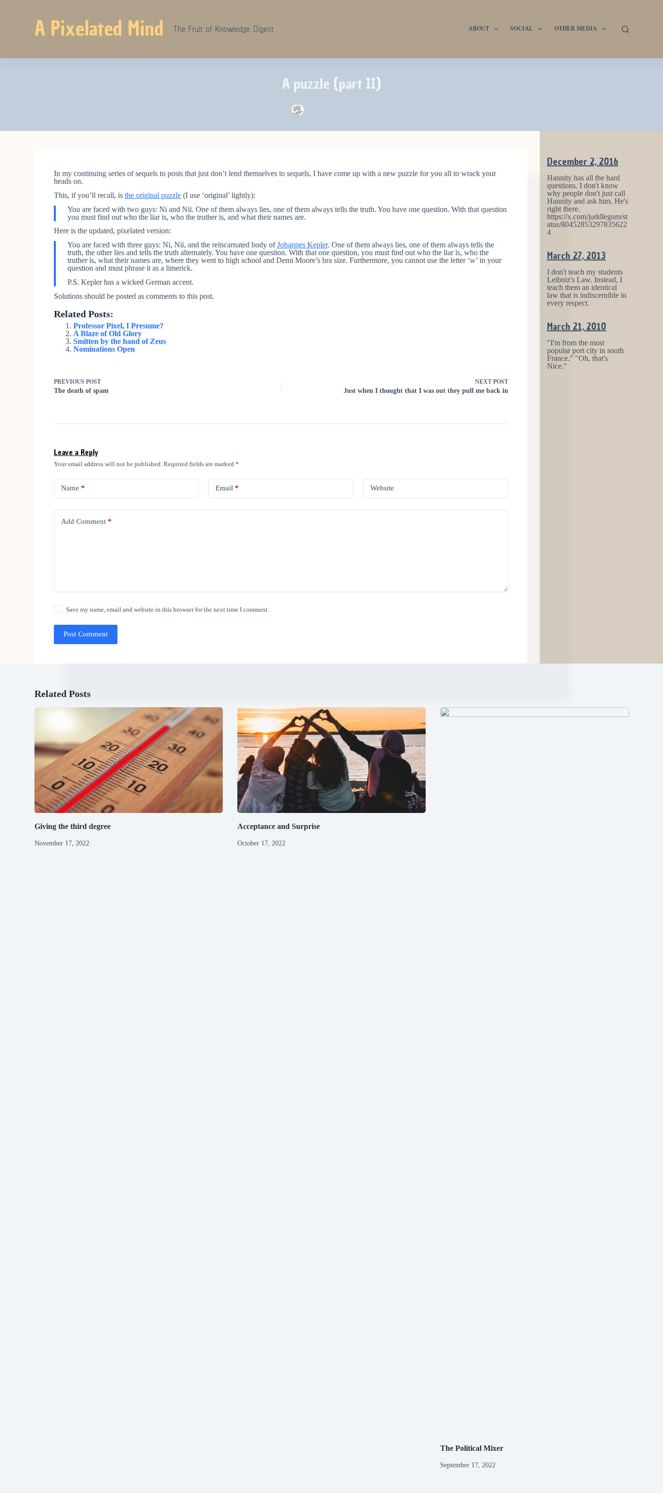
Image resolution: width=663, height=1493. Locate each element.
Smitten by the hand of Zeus (119, 341)
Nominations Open (104, 349)
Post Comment (86, 634)
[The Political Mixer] (534, 1071)
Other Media (575, 28)
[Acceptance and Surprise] (331, 760)
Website (382, 488)
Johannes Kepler (302, 245)
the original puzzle (153, 195)
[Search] (625, 29)
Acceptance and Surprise (278, 826)
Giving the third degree (72, 826)
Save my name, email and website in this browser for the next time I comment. (167, 609)
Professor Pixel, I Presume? (118, 326)
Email (227, 488)
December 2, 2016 (582, 161)
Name (73, 488)
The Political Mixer (471, 1448)
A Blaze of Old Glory (107, 333)
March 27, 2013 (576, 255)
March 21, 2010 (576, 326)
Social (521, 28)
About (478, 28)
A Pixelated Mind (99, 28)
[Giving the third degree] (128, 760)
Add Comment (86, 521)
